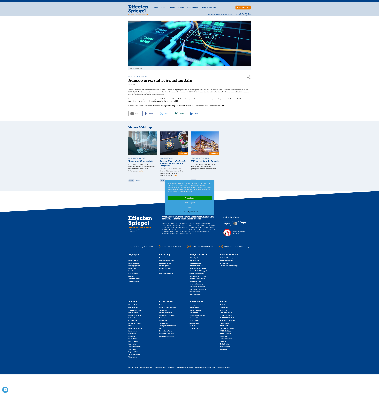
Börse (163, 7)
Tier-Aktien (132, 349)
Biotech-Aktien (133, 305)
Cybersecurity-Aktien (135, 310)
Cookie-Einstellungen (223, 367)
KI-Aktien (131, 326)
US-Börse (193, 326)
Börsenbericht (133, 260)
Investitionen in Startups (197, 279)
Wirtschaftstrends (195, 294)
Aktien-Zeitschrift (165, 268)
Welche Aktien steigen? (166, 336)
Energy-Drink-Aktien (135, 315)
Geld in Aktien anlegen (197, 273)
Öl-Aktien (131, 336)
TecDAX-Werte (225, 346)
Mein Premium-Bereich (166, 273)
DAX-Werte (223, 310)
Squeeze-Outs (194, 323)
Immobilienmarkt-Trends (198, 276)
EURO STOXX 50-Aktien (227, 318)
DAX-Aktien (224, 307)
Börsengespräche (134, 265)
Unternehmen (224, 263)
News (155, 7)
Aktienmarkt (163, 310)
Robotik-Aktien (133, 341)
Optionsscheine (195, 292)
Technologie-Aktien (134, 346)
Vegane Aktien (133, 352)
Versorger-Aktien (134, 354)
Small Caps (223, 341)
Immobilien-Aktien (134, 323)
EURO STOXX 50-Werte (227, 320)
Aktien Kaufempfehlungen (167, 307)
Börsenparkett (194, 307)
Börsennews (132, 268)
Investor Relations (209, 7)
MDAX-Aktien (224, 323)
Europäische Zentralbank (198, 268)
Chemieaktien (133, 307)
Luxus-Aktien (132, 331)
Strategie (131, 276)
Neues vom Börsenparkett (140, 161)
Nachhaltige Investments (198, 289)
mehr (141, 171)
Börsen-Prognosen (196, 310)
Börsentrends (194, 313)
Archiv (181, 7)
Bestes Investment (195, 263)
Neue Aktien (132, 333)
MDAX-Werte (224, 326)
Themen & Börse (133, 281)
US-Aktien (223, 349)
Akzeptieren (190, 198)
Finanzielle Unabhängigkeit (198, 271)
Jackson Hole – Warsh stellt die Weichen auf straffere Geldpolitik (173, 163)
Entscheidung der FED (197, 265)
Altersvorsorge (194, 260)
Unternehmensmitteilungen (229, 265)
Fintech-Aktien (133, 318)
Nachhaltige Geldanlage (197, 286)
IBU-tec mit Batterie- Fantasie (205, 161)
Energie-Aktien (133, 313)
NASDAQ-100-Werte (227, 328)
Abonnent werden (165, 258)
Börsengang (193, 305)
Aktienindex (224, 305)
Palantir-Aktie (194, 320)
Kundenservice (164, 271)
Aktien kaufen (163, 305)
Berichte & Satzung (226, 258)
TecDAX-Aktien (225, 344)
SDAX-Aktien (224, 336)
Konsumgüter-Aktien (135, 328)
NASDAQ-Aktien (225, 331)
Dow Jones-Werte (226, 315)
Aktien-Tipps (163, 320)
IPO (160, 328)
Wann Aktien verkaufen (166, 333)
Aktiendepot (194, 258)
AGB (164, 367)
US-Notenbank (194, 328)
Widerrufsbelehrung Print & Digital (205, 367)
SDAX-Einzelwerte (226, 339)
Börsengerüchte (133, 263)
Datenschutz (171, 367)
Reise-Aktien (132, 339)
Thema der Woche (134, 279)
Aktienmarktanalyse (165, 313)
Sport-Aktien (132, 344)
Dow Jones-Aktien (226, 313)
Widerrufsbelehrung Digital (185, 367)
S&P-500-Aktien (225, 333)
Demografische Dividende (167, 326)
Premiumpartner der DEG (239, 232)
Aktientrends (163, 323)
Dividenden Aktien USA (197, 315)
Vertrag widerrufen (165, 263)
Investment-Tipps (195, 281)
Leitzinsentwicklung (196, 284)
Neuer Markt (194, 318)
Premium (243, 7)
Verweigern (190, 203)
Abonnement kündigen (166, 260)
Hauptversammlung (226, 260)
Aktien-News (163, 318)
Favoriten (131, 271)
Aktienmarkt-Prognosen (167, 315)
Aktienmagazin (164, 265)
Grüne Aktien (132, 320)
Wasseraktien (132, 357)
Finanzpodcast (192, 7)
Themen (172, 7)
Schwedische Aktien (165, 331)
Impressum (158, 367)
